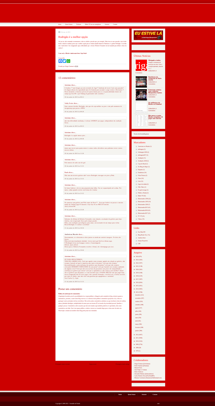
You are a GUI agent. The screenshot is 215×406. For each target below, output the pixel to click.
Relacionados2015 (143, 207)
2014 (137, 289)
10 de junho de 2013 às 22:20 (74, 209)
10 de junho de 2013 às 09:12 (74, 97)
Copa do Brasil (142, 164)
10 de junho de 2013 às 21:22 (74, 193)
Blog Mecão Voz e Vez (144, 235)
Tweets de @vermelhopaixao (141, 134)
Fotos (139, 178)
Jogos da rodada (142, 184)
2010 (137, 341)
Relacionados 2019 (143, 201)
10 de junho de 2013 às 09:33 (74, 126)
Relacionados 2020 (143, 204)
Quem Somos (68, 24)
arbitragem (141, 149)
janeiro (137, 330)
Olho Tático (141, 187)
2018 (137, 276)
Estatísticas (141, 172)
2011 (137, 338)
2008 (137, 347)
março (137, 324)
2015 (137, 285)
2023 (137, 260)
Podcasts (78, 24)
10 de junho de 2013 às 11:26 (74, 153)
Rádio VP (140, 196)
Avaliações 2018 (142, 161)
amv (158, 403)
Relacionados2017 (143, 213)
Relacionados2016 (143, 210)
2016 (137, 282)
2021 (137, 266)
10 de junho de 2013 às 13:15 (74, 178)
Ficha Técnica (141, 175)
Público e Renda (142, 193)
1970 (137, 351)
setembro (137, 304)
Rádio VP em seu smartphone (93, 24)
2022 (137, 263)
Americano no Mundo (144, 146)
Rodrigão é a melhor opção (73, 36)
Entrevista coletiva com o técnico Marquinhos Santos (155, 91)
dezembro (138, 295)
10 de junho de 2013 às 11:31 (74, 166)
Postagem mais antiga (122, 364)
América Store (142, 238)
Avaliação (140, 158)
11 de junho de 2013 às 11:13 (74, 281)
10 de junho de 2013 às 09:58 (74, 138)
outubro (137, 301)
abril (136, 321)
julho (136, 311)
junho (137, 314)
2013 (137, 292)
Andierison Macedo (71, 234)
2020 (137, 269)
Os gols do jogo (142, 190)
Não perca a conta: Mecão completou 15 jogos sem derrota (155, 117)
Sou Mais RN (141, 232)
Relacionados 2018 (143, 198)
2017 (137, 279)
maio (136, 317)
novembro (138, 298)
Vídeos (140, 219)
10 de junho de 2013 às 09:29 (74, 111)
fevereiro (137, 327)
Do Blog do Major (143, 166)
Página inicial (92, 364)
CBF (139, 243)
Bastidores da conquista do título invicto (154, 78)
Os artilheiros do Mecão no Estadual (155, 103)
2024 (137, 256)
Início (59, 24)
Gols (139, 181)
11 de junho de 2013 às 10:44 (74, 250)
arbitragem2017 (142, 155)
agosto (137, 308)
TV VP (140, 216)
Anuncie (107, 24)
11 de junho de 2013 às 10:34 (74, 228)
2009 (137, 344)
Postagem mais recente (62, 364)
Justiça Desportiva (143, 241)
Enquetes (140, 169)
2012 (137, 334)
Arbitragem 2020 (142, 152)
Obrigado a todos (154, 60)
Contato (115, 24)
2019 (137, 272)
